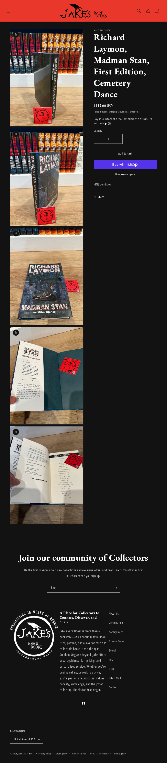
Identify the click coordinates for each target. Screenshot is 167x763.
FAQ (111, 659)
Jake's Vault (115, 678)
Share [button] (101, 197)
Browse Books (116, 641)
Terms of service (78, 753)
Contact (113, 687)
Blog (111, 669)
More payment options (125, 174)
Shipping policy (119, 753)
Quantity (98, 131)
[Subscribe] (115, 588)
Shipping (113, 111)
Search (112, 650)
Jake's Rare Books (27, 753)
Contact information (99, 753)
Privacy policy (44, 753)
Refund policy (61, 753)
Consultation (116, 623)
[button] (8, 10)
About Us (114, 613)
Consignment (116, 632)
